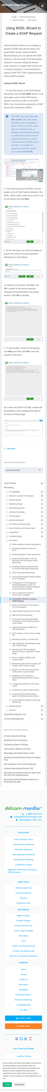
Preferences (19, 1085)
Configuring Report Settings (16, 744)
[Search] (40, 470)
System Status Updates (23, 931)
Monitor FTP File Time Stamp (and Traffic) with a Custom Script (25, 671)
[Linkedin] (25, 1038)
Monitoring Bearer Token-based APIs (26, 554)
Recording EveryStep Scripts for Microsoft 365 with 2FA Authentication (22, 774)
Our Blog (23, 1010)
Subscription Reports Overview (17, 749)
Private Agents (14, 516)
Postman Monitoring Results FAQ (18, 768)
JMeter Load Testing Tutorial (23, 946)
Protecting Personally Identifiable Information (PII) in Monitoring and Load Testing (25, 621)
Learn (23, 941)
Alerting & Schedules (17, 512)
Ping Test (23, 898)
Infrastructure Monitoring (23, 859)
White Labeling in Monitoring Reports (26, 544)
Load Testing (10, 483)
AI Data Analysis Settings (15, 736)
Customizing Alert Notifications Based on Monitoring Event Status (25, 695)
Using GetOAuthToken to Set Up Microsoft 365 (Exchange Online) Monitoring (25, 560)
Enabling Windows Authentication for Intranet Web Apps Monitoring (25, 568)
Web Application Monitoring (24, 854)
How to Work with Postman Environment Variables (22, 594)
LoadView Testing (23, 1056)
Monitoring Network (23, 995)
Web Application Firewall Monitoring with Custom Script (26, 644)
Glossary (12, 710)
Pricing (23, 974)
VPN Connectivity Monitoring (23, 573)
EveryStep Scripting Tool (15, 714)
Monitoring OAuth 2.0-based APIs (25, 639)
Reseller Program (23, 921)
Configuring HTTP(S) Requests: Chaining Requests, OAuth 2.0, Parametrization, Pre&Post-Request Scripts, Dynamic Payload (26, 586)
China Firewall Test (23, 893)
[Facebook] (16, 1038)
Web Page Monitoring (23, 849)
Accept (7, 1085)
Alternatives (23, 936)
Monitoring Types (16, 504)
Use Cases (11, 449)
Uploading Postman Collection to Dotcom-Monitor (25, 628)
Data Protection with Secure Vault (22, 528)
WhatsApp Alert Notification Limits (19, 753)
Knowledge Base (23, 1005)
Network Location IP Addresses (21, 496)
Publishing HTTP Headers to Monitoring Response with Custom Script (25, 678)
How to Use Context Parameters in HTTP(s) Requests (25, 606)
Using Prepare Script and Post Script (26, 611)
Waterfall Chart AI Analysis (15, 740)
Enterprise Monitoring (23, 1000)
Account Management (14, 719)
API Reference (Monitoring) (19, 524)
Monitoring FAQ (15, 706)
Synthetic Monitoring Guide (24, 951)
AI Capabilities (14, 492)
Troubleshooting (15, 536)
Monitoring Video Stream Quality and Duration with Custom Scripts (26, 665)
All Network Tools (23, 903)
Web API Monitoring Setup (22, 615)
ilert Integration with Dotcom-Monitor (20, 764)
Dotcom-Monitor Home (23, 839)
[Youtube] (30, 1038)
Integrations (14, 532)
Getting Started (15, 500)
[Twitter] (21, 1038)
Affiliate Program (23, 915)
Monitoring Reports (16, 520)
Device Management (17, 508)
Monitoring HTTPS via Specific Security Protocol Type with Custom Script (26, 651)
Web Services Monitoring (23, 844)
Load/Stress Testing (23, 865)
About (23, 969)
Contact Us (23, 979)
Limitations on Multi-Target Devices (25, 690)
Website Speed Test (23, 888)
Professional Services (23, 926)
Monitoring (9, 487)
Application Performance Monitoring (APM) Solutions (22, 871)
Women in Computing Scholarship (23, 956)
